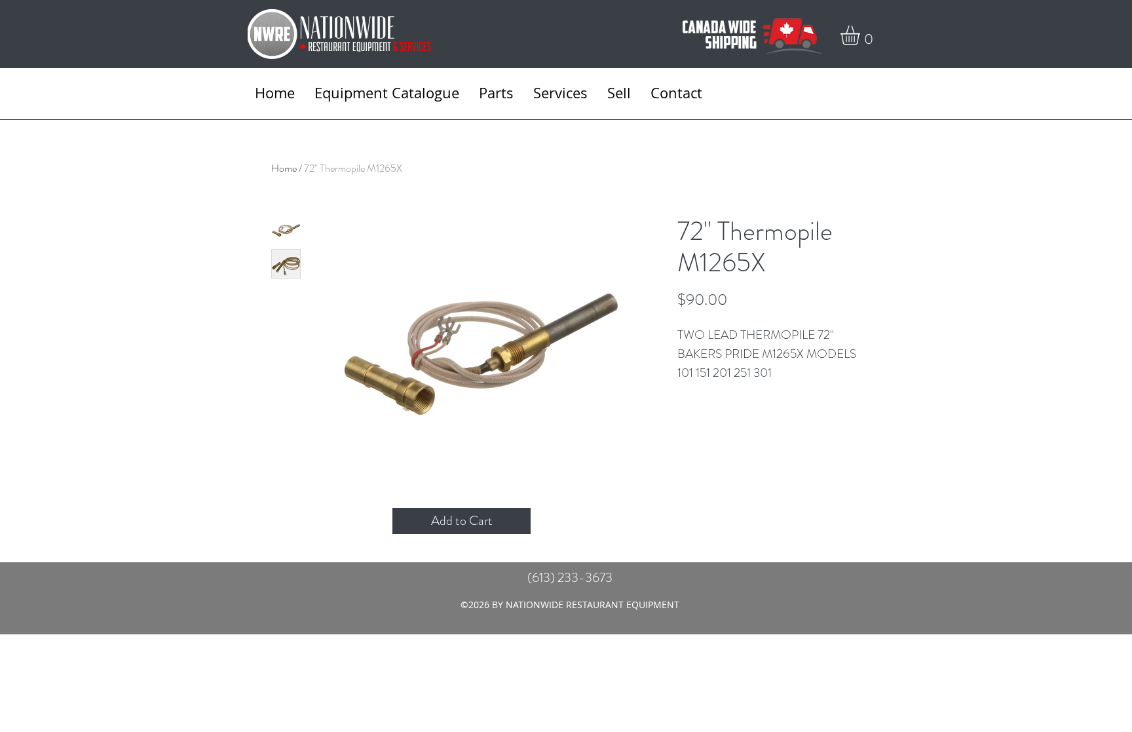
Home (284, 168)
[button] (861, 35)
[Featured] (481, 351)
